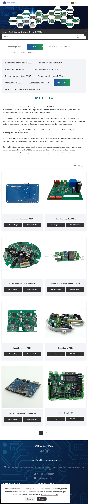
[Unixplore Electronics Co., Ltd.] (10, 4)
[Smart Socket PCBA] (66, 342)
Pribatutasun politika (49, 495)
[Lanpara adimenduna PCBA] (22, 213)
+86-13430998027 (47, 474)
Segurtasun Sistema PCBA (50, 76)
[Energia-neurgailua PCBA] (66, 213)
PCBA (31, 32)
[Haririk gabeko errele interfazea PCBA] (66, 278)
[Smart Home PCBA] (66, 407)
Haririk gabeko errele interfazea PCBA (65, 283)
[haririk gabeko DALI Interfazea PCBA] (22, 278)
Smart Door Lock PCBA (22, 348)
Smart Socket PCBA (65, 348)
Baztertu (30, 499)
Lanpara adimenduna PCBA (22, 219)
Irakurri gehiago (13, 225)
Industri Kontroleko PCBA (50, 63)
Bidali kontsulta (32, 225)
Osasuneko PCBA (13, 83)
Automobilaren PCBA (15, 69)
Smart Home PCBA (66, 413)
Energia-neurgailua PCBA (66, 219)
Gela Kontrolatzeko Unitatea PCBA (22, 413)
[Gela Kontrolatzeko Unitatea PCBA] (22, 408)
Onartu (41, 499)
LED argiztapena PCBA (39, 83)
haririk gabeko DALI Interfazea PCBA (22, 283)
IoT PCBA (61, 83)
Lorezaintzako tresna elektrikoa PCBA (22, 89)
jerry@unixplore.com (46, 478)
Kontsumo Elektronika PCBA (45, 69)
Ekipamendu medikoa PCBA (18, 76)
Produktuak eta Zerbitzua (18, 32)
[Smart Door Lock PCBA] (22, 342)
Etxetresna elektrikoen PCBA (18, 63)
